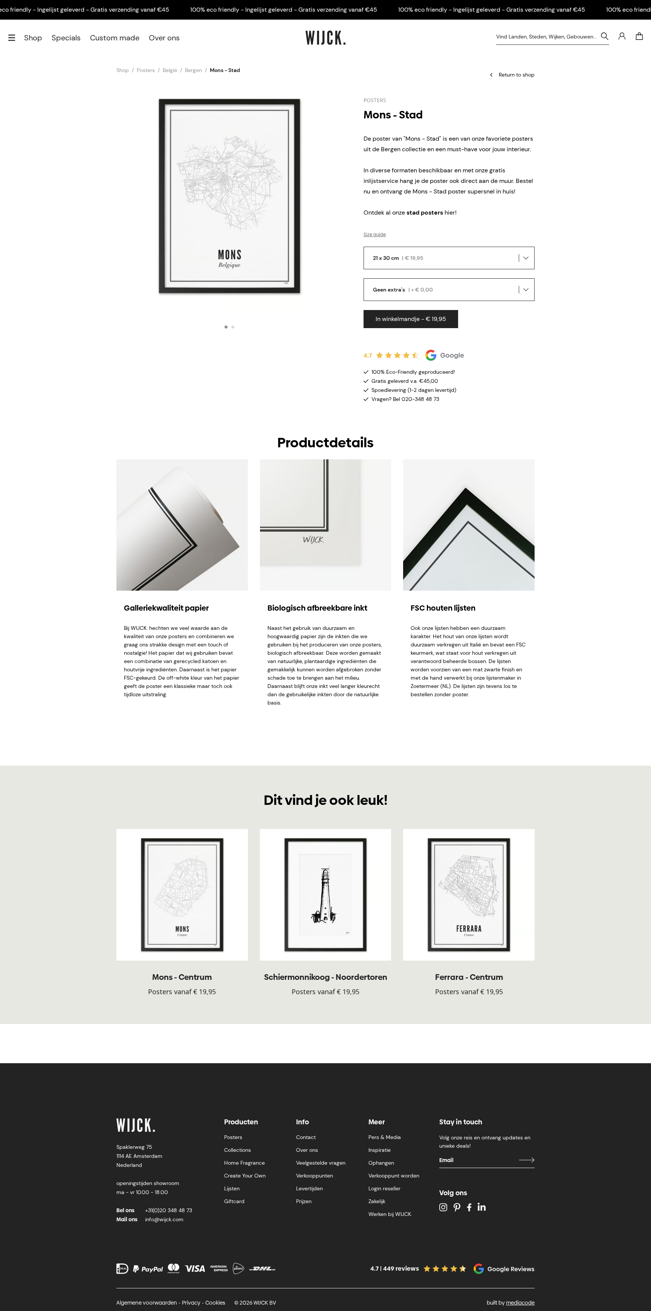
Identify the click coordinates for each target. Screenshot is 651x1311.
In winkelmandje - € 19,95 (411, 319)
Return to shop (517, 74)
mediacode (520, 1302)
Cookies (215, 1302)
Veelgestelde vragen (320, 1162)
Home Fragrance (244, 1162)
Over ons (164, 38)
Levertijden (309, 1188)
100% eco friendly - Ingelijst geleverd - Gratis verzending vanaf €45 (283, 10)
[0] (639, 36)
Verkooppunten (314, 1175)
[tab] (226, 327)
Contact (306, 1137)
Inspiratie (379, 1150)
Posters (146, 70)
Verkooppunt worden (393, 1175)
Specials (66, 38)
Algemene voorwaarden (146, 1302)
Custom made (114, 38)
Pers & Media (384, 1137)
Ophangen (381, 1162)
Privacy (191, 1302)
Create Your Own (245, 1175)
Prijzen (304, 1201)
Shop (33, 38)
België (170, 70)
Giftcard (234, 1201)
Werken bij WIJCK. (390, 1214)
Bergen (193, 70)
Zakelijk (376, 1201)
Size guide (375, 235)
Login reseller (384, 1188)
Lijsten (232, 1188)
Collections (237, 1150)
